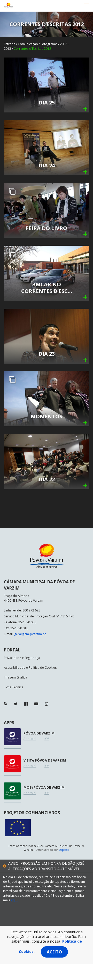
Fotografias (49, 44)
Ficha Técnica (13, 687)
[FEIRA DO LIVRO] (46, 210)
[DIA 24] (46, 147)
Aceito (54, 952)
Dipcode (64, 850)
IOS (46, 739)
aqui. (14, 900)
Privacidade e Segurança (22, 658)
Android (30, 739)
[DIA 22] (46, 461)
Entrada (9, 44)
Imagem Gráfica (15, 677)
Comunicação (28, 44)
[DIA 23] (46, 335)
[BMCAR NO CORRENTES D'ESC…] (46, 273)
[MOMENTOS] (46, 398)
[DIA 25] (46, 84)
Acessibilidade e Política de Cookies (30, 667)
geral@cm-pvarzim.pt (30, 634)
